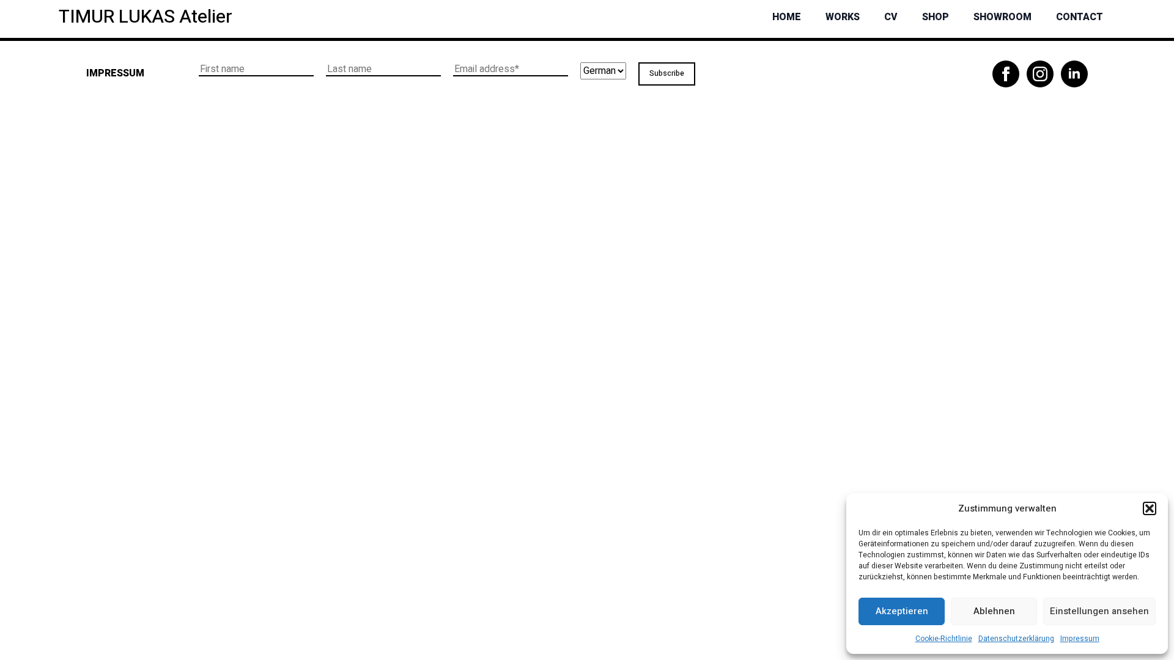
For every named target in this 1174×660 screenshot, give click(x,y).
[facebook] (1005, 74)
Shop (935, 17)
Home (786, 17)
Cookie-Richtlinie (943, 638)
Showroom (1002, 17)
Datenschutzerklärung (1016, 638)
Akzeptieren (902, 611)
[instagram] (1040, 74)
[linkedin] (1074, 74)
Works (842, 17)
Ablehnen (994, 611)
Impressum (1079, 638)
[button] (1149, 508)
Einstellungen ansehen (1099, 611)
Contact (1079, 17)
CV (891, 17)
